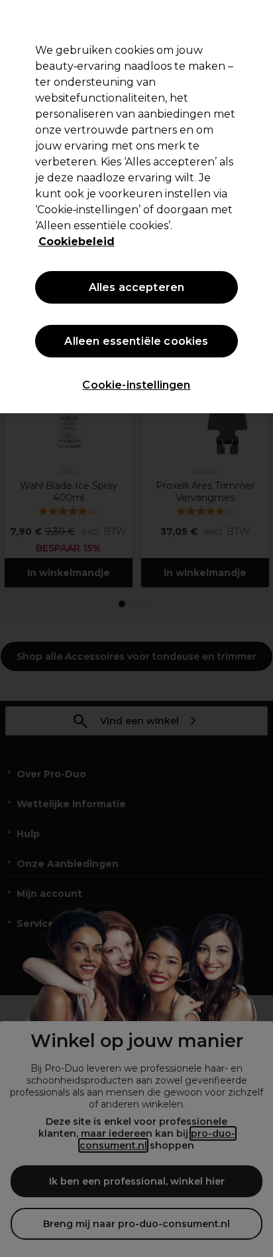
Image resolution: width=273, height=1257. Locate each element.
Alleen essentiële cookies (136, 341)
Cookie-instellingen (136, 385)
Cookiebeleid (76, 241)
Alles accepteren (137, 287)
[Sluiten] (257, 18)
